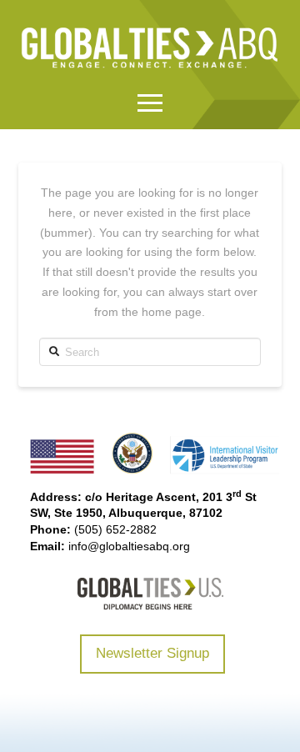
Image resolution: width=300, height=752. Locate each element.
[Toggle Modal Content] (150, 103)
